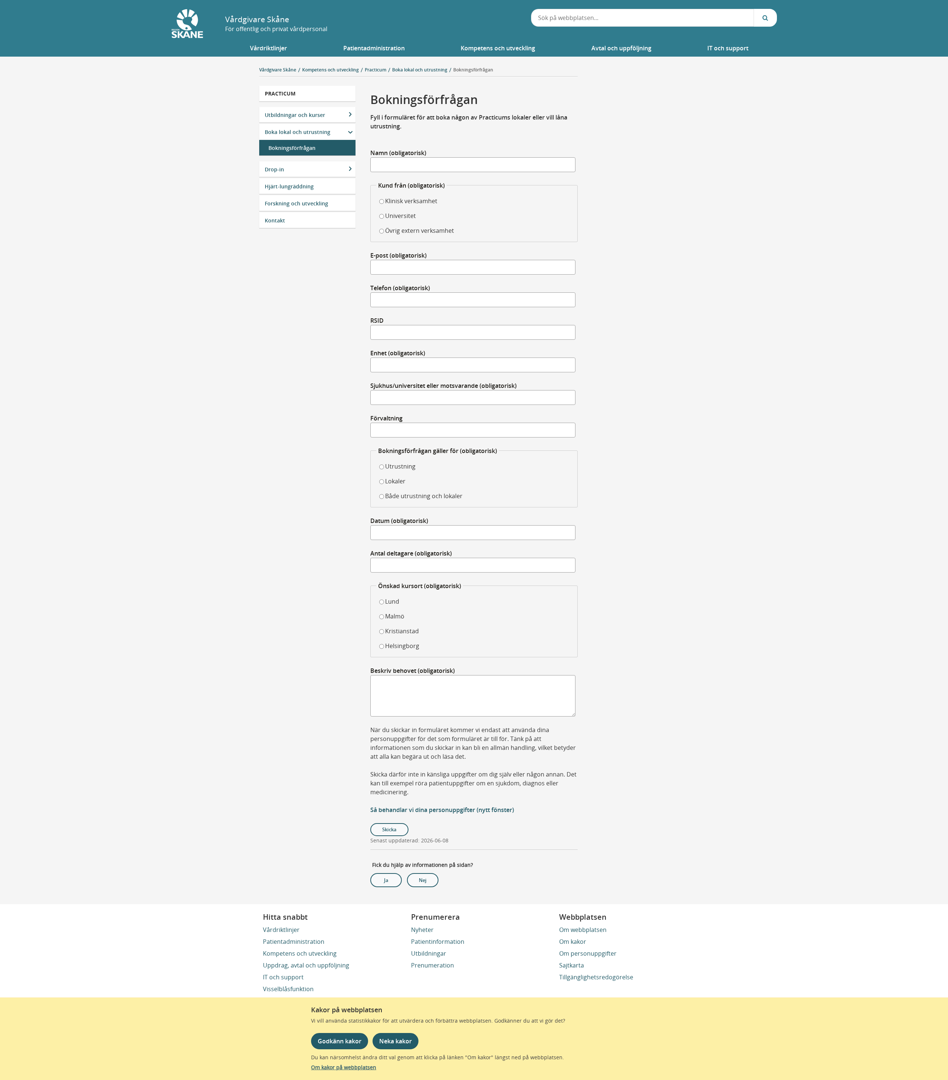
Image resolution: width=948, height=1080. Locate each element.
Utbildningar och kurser (295, 114)
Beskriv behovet (412, 671)
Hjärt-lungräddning (289, 186)
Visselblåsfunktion (288, 989)
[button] (268, 48)
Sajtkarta (571, 965)
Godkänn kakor (339, 1041)
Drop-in (274, 169)
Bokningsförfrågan (473, 70)
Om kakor (572, 942)
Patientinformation (437, 942)
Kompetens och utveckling (300, 953)
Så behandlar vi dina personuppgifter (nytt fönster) (442, 810)
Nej (423, 880)
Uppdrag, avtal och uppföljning (306, 965)
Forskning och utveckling (296, 203)
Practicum (280, 93)
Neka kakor (395, 1041)
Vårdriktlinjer (281, 930)
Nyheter (422, 930)
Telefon (400, 288)
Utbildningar (428, 953)
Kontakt (275, 220)
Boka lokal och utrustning (297, 131)
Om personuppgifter (588, 953)
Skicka (389, 829)
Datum (399, 521)
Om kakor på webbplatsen (343, 1067)
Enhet (397, 353)
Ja (386, 880)
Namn (398, 153)
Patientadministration (293, 942)
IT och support (283, 977)
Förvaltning (386, 418)
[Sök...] (765, 18)
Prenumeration (432, 965)
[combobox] (642, 18)
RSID (377, 320)
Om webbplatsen (583, 930)
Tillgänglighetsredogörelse (596, 977)
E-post (398, 255)
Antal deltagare (411, 553)
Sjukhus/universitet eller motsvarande (443, 386)
